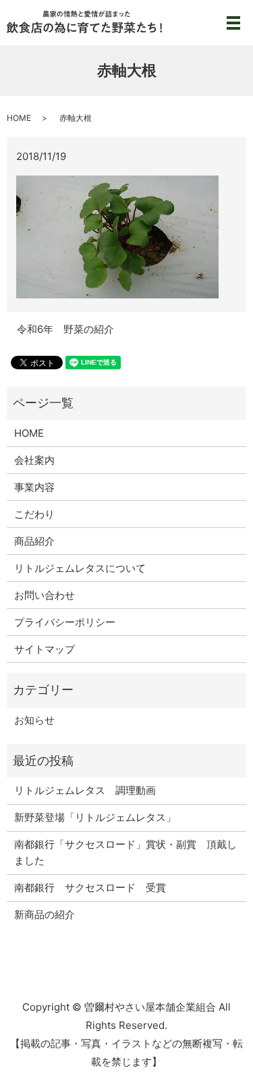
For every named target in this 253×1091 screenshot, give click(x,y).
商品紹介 (34, 541)
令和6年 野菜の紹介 (65, 329)
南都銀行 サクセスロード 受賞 (90, 887)
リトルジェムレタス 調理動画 (85, 790)
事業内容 (34, 487)
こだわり (34, 514)
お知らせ (34, 720)
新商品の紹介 (44, 914)
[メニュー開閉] (233, 23)
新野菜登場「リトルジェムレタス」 (95, 817)
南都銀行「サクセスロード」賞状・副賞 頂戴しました (125, 852)
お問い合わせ (44, 595)
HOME (19, 118)
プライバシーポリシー (64, 622)
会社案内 (34, 460)
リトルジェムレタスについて (80, 568)
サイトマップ (44, 649)
